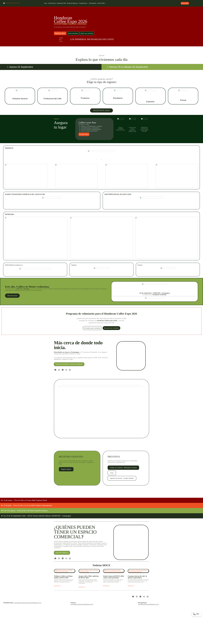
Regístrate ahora (60, 33)
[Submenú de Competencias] (87, 3)
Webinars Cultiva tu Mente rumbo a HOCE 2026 (63, 576)
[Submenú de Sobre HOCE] (105, 3)
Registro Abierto (66, 469)
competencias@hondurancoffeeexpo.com (27, 603)
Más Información (12, 295)
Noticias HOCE (184, 3)
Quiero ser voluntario (87, 33)
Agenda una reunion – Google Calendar (122, 478)
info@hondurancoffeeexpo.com (148, 604)
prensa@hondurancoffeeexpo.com (82, 604)
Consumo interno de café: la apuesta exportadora (137, 576)
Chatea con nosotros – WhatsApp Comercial (69, 364)
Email (111, 473)
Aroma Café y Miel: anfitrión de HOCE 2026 (89, 576)
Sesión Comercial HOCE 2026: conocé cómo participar (113, 576)
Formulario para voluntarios (92, 328)
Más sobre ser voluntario (111, 328)
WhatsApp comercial (62, 552)
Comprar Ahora (84, 134)
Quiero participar (73, 33)
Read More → (57, 585)
